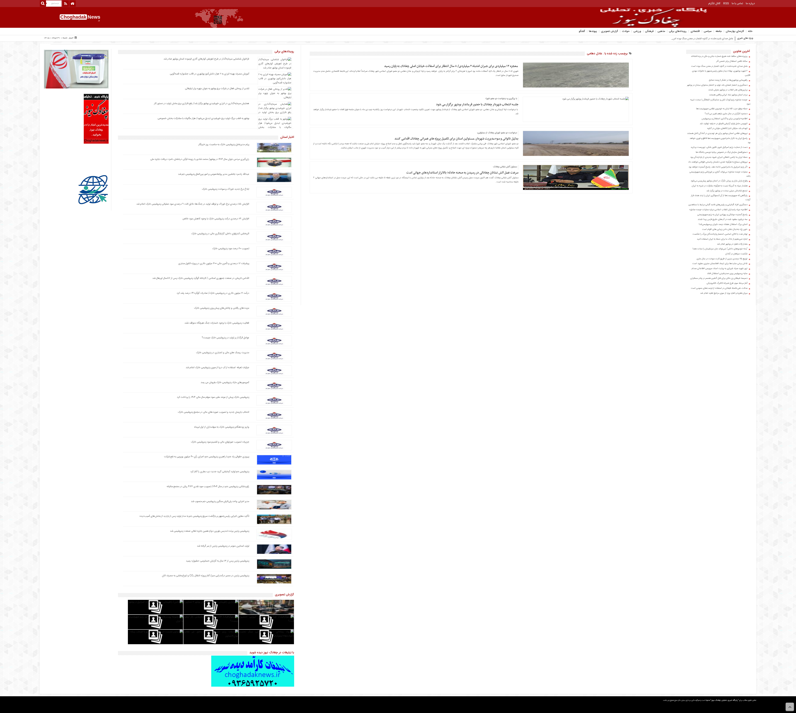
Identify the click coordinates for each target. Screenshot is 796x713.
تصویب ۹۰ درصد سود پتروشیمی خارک (230, 248)
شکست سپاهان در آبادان (736, 254)
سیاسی (708, 31)
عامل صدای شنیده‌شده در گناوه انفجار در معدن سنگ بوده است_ (701, 38)
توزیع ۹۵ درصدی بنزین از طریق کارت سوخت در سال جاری (721, 259)
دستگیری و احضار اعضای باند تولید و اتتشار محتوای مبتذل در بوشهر (717, 85)
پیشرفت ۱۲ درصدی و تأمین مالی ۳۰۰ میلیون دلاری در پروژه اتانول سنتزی (213, 263)
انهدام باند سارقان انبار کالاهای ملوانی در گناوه (727, 128)
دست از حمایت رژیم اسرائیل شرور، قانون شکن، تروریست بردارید (719, 147)
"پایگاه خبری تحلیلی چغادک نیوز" (724, 700)
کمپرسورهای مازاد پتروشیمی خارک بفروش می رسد (225, 382)
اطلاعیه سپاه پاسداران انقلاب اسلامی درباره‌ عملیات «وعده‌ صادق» (718, 210)
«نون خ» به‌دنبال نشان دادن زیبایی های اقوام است (724, 229)
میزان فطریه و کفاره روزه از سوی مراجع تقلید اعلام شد (723, 293)
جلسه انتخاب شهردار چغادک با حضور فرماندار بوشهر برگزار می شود (477, 104)
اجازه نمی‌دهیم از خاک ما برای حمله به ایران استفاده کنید (722, 239)
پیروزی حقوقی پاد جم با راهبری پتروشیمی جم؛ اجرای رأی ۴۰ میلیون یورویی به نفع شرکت (206, 457)
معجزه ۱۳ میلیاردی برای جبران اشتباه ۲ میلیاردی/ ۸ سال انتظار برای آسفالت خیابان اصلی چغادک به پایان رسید (451, 66)
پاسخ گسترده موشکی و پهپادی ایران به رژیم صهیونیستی (722, 215)
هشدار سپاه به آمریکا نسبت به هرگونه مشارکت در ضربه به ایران (719, 186)
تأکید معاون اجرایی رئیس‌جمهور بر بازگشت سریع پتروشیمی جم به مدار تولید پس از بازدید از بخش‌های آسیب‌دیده (194, 516)
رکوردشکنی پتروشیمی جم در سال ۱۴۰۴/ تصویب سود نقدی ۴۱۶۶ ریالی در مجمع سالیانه (208, 486)
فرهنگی (649, 31)
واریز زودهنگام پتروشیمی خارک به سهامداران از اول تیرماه (221, 427)
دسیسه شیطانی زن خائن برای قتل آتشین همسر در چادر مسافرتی (718, 278)
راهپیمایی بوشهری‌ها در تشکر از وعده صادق (728, 80)
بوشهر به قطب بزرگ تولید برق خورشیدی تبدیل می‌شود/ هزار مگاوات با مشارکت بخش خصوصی (203, 118)
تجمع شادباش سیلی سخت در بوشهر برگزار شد (726, 191)
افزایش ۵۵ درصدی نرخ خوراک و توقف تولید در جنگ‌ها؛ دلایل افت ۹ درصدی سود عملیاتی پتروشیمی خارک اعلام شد (192, 204)
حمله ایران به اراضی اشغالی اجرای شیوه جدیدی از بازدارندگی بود (718, 157)
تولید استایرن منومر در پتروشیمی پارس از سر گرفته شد (223, 546)
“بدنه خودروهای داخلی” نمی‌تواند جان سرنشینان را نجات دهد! (720, 249)
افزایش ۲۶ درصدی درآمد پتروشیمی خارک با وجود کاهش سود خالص (215, 219)
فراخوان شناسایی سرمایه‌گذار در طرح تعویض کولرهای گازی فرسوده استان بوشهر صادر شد (206, 59)
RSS (726, 3)
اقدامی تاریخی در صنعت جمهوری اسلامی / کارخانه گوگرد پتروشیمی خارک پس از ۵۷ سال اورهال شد (200, 278)
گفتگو (582, 31)
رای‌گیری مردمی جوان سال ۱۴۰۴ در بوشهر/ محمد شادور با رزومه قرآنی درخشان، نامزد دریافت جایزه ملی (199, 159)
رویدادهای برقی (678, 31)
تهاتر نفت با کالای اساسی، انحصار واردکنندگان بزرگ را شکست (720, 234)
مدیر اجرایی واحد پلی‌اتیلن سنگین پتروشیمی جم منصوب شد (220, 501)
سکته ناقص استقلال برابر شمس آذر (731, 61)
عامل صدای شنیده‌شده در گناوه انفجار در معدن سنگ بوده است (719, 66)
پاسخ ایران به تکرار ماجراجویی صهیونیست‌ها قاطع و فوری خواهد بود (720, 140)
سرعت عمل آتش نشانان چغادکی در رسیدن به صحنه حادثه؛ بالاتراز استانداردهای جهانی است (462, 172)
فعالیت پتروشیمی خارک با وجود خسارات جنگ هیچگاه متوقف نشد (216, 323)
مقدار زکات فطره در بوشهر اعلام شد (732, 244)
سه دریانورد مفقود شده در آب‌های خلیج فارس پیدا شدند (722, 219)
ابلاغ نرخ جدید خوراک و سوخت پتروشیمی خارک (225, 189)
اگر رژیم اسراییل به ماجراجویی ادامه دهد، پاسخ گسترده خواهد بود (718, 167)
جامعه (719, 31)
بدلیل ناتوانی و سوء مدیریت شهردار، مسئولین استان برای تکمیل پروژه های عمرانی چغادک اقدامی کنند (456, 138)
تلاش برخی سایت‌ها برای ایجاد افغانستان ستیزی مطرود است (719, 264)
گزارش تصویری (609, 31)
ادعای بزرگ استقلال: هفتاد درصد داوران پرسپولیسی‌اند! (723, 224)
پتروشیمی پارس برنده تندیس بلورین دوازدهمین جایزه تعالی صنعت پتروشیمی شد (209, 531)
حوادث (626, 31)
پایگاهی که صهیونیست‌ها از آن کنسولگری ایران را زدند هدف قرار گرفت (720, 198)
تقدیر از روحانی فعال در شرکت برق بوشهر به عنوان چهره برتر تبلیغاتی (217, 88)
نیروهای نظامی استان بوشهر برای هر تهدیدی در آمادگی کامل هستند (717, 133)
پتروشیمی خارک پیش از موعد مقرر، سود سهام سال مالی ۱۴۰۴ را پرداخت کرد (213, 397)
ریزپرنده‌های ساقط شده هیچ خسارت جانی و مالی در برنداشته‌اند (719, 56)
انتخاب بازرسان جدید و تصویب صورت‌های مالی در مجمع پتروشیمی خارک (213, 412)
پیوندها (593, 31)
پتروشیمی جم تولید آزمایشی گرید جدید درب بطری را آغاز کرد (219, 471)
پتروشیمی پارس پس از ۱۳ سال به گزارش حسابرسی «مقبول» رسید (217, 561)
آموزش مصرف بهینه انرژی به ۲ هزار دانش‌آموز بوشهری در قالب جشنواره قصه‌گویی (209, 74)
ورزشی (637, 31)
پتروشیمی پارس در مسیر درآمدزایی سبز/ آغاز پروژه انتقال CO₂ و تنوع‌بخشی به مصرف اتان (205, 576)
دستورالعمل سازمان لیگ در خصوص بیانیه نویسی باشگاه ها (721, 152)
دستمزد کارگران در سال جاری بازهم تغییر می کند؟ (726, 114)
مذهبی (661, 31)
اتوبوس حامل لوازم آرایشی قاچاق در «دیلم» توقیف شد (723, 124)
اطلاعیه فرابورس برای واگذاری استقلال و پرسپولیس (724, 119)
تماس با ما (737, 3)
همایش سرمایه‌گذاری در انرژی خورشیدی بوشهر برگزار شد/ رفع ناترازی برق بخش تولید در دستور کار (201, 103)
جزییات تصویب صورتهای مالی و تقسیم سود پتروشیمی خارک (219, 442)
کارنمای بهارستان (735, 31)
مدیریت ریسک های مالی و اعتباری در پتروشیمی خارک (222, 352)
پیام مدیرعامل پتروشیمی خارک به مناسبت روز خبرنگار (223, 144)
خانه (750, 31)
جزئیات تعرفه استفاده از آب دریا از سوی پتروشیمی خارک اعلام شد (217, 367)
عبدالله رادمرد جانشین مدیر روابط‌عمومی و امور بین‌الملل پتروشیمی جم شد (213, 174)
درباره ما (750, 3)
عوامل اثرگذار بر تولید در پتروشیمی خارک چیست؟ (225, 338)
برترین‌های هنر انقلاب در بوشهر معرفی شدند (727, 90)
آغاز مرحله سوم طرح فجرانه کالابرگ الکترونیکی (727, 283)
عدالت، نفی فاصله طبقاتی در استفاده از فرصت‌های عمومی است (719, 288)
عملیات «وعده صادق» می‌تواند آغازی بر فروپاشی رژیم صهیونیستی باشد (719, 174)
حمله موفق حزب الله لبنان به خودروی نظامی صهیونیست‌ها (721, 109)
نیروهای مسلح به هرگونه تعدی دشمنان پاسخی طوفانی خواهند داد (717, 162)
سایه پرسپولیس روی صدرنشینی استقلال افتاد (727, 273)
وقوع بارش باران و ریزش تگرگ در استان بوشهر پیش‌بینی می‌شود (719, 181)
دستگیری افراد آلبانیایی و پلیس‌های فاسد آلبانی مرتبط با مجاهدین (717, 205)
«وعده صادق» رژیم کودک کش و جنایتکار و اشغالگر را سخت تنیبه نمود (720, 102)
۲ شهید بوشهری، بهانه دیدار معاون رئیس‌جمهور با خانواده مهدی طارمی (721, 73)
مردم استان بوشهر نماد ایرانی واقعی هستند (728, 95)
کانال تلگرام (714, 3)
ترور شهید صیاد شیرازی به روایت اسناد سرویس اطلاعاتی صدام (719, 268)
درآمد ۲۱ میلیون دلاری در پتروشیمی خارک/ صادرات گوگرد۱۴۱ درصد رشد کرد (213, 293)
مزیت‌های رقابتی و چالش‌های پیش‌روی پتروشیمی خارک (221, 308)
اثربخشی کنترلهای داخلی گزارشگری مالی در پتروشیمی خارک (220, 234)
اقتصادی (695, 31)
